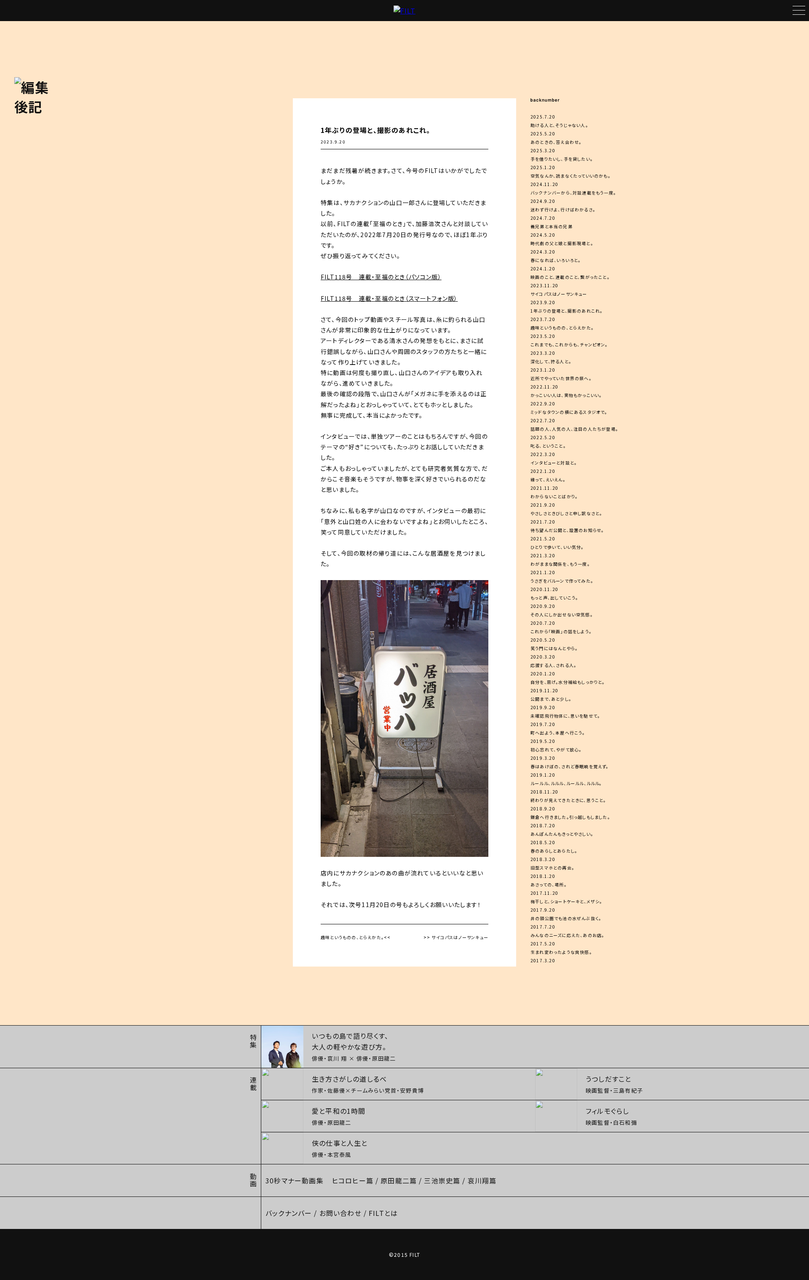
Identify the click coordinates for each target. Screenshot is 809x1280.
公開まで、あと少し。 (550, 699)
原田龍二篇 (398, 1180)
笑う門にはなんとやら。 (554, 648)
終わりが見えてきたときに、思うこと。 (568, 800)
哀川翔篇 (482, 1180)
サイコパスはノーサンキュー (558, 294)
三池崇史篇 (442, 1180)
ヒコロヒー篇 (352, 1180)
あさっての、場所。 (548, 884)
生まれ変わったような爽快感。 (561, 952)
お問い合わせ (340, 1213)
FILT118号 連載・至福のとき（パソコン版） (381, 277)
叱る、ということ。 (548, 446)
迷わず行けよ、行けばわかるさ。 (562, 209)
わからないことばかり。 (554, 496)
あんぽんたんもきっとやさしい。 (561, 834)
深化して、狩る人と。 (550, 361)
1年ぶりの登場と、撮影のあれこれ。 (566, 311)
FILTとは (383, 1213)
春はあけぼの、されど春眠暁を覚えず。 (569, 766)
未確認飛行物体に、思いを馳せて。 (565, 716)
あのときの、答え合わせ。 (555, 142)
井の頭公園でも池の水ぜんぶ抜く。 (565, 918)
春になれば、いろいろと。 (555, 260)
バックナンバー (288, 1213)
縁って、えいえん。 (547, 479)
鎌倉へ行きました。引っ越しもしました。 (570, 817)
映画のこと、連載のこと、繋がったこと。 (570, 277)
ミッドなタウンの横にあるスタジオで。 (569, 412)
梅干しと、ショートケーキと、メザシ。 (566, 901)
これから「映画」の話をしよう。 (561, 631)
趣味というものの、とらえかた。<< (356, 937)
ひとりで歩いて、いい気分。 (557, 547)
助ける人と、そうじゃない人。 (559, 125)
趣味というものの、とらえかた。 (562, 327)
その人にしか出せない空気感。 (561, 614)
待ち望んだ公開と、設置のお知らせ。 (567, 530)
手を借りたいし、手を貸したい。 (561, 159)
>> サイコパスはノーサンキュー (455, 937)
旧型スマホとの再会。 (552, 867)
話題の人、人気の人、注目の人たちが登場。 (574, 429)
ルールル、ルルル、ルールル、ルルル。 (566, 783)
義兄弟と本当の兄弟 (551, 226)
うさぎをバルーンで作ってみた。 (561, 581)
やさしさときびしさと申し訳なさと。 (566, 513)
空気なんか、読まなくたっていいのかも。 (570, 176)
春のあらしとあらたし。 (553, 851)
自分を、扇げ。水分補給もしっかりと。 (567, 682)
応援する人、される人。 (553, 665)
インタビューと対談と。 (553, 462)
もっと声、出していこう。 (554, 597)
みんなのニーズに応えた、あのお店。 (567, 935)
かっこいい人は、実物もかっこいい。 (566, 395)
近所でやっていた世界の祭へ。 (561, 378)
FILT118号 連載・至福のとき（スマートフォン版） (389, 298)
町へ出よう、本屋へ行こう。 (557, 732)
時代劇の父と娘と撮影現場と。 (561, 243)
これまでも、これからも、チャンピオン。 (569, 344)
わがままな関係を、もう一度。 (560, 564)
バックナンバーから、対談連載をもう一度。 (573, 192)
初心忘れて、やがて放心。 (555, 749)
